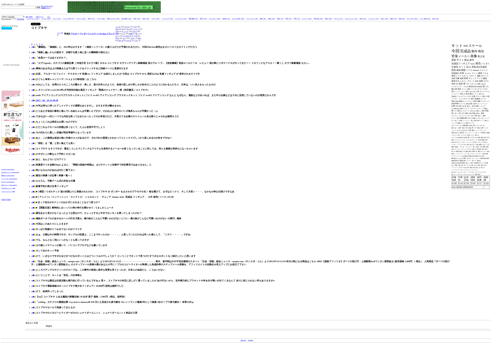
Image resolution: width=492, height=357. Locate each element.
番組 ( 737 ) (280, 18)
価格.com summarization (7, 175)
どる (136, 41)
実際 (117, 34)
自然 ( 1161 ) (363, 18)
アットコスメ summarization (9, 178)
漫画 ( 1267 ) (272, 18)
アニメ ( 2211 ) (57, 18)
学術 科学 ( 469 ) (318, 18)
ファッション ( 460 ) (252, 18)
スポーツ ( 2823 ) (81, 18)
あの (117, 29)
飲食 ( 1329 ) (137, 18)
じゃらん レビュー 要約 (8, 191)
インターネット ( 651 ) (33, 18)
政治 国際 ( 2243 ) (127, 18)
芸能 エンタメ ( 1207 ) (113, 18)
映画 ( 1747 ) (91, 18)
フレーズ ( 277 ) (338, 18)
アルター (75, 34)
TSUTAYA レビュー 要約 (8, 188)
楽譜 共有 (243, 340)
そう (117, 36)
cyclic (48, 17)
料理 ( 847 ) (288, 18)
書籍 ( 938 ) (263, 18)
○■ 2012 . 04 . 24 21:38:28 (44, 100)
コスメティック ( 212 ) (351, 18)
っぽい (132, 38)
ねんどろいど (109, 34)
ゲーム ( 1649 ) (101, 18)
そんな (126, 27)
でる (135, 36)
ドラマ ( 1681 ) (155, 18)
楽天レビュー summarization (9, 185)
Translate (20, 19)
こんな (117, 27)
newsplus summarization (7, 169)
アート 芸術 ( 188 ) (425, 18)
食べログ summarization (7, 182)
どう (123, 34)
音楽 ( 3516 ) (146, 18)
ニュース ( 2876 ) (46, 18)
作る (117, 38)
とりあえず (127, 36)
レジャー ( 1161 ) (307, 18)
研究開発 (250, 340)
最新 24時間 (29, 17)
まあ (117, 31)
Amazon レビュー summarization (10, 172)
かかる (128, 41)
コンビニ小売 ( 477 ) (69, 18)
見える (120, 41)
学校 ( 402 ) (402, 18)
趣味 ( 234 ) (393, 18)
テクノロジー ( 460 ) (215, 18)
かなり (134, 31)
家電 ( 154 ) (297, 18)
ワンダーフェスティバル (91, 34)
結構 (130, 34)
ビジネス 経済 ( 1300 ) (238, 18)
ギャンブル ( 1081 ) (412, 18)
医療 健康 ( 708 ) (193, 18)
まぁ (128, 29)
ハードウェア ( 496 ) (168, 18)
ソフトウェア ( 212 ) (181, 18)
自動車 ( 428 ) (226, 18)
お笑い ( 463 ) (385, 18)
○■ (32, 47)
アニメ (59, 33)
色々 (137, 34)
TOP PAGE (6, 28)
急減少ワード (40, 17)
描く (139, 38)
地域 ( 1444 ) (328, 18)
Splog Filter (6, 199)
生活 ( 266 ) (435, 18)
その (135, 27)
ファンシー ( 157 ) (373, 18)
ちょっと (125, 31)
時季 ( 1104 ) (203, 18)
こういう (136, 29)
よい (124, 38)
